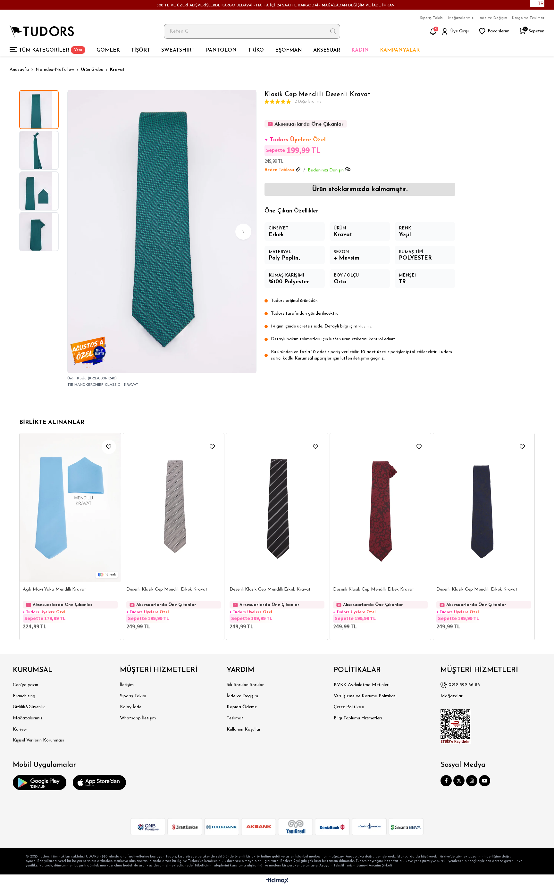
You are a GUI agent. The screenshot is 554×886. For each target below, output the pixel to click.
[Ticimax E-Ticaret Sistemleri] (277, 881)
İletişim (127, 685)
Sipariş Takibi (431, 18)
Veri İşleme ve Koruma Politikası (365, 696)
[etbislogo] (456, 726)
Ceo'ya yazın (25, 685)
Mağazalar (452, 696)
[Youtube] (484, 780)
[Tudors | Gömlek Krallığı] (42, 31)
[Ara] (333, 31)
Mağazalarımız (461, 18)
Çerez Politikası (349, 707)
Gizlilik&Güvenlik (29, 707)
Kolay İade (130, 707)
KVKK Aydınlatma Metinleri (362, 685)
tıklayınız (364, 326)
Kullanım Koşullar (244, 729)
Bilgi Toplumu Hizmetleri (358, 718)
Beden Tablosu (279, 170)
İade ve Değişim (492, 18)
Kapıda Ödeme (242, 707)
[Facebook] (446, 780)
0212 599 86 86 (464, 685)
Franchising (24, 696)
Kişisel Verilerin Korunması (38, 740)
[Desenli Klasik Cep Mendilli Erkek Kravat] (173, 507)
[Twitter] (459, 780)
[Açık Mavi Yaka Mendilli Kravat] (70, 507)
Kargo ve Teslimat (528, 18)
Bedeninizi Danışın (326, 170)
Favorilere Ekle (109, 447)
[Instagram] (471, 780)
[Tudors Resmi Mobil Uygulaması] (39, 782)
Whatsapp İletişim (138, 718)
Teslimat (235, 718)
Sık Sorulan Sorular (245, 685)
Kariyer (20, 729)
